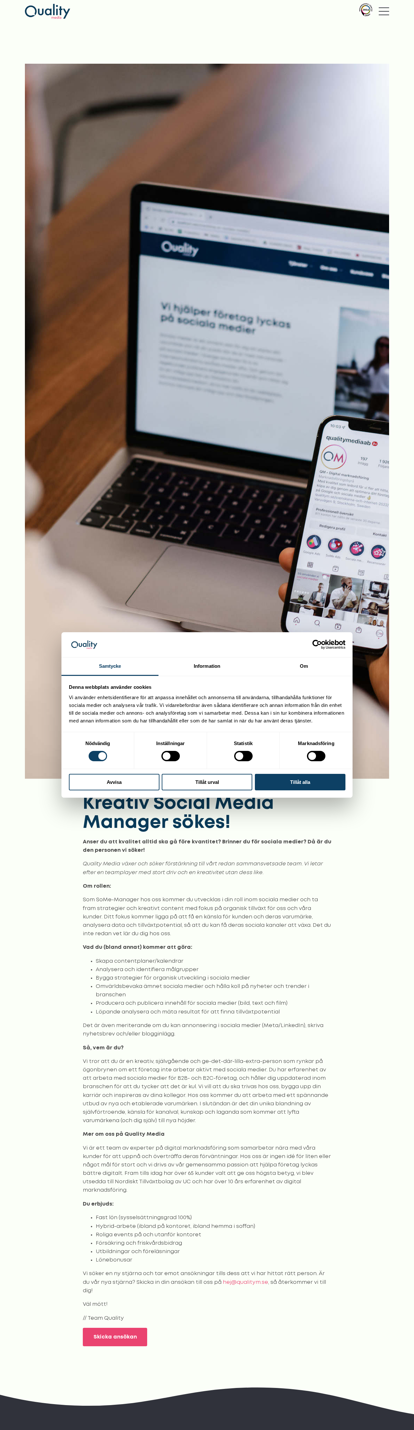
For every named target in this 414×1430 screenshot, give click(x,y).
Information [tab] (207, 666)
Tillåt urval (207, 782)
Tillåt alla (300, 782)
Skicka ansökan (115, 1337)
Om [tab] (304, 666)
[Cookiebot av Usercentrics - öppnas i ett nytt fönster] (317, 644)
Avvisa (114, 782)
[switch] (170, 756)
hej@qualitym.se (245, 1282)
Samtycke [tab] (110, 666)
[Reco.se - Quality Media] (366, 10)
